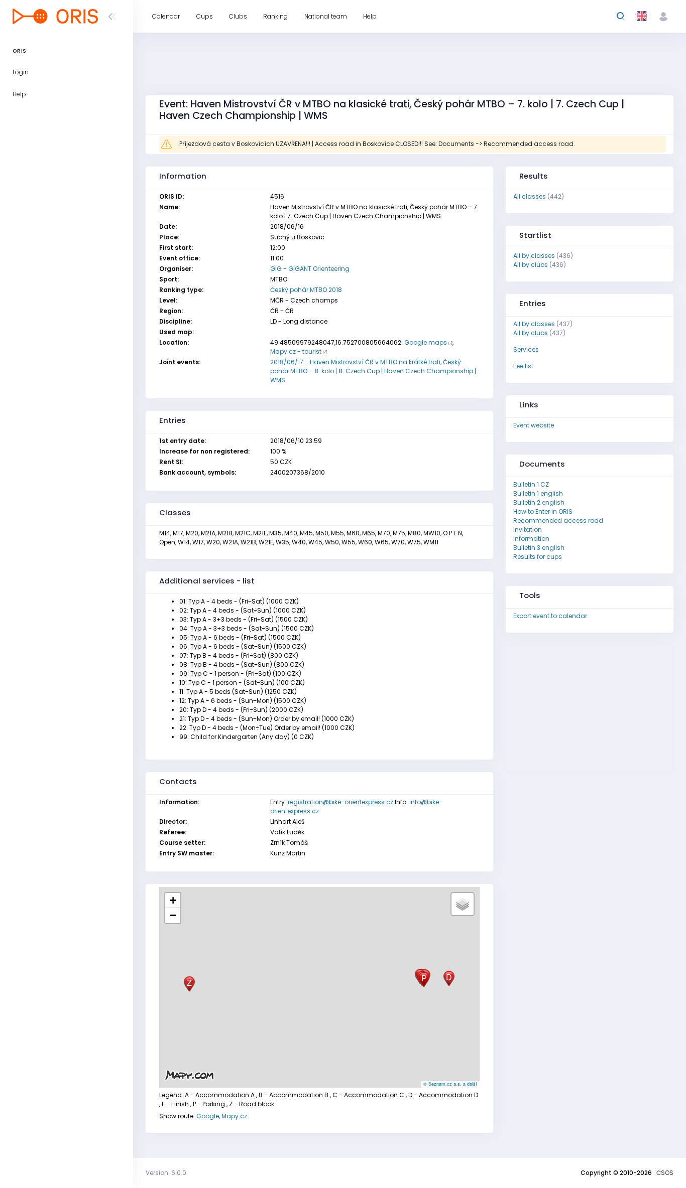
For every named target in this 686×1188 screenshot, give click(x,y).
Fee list (523, 366)
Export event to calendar (550, 616)
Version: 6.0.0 (166, 1172)
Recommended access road (558, 520)
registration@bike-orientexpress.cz (340, 802)
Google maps (425, 342)
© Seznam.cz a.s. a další (450, 1084)
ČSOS (664, 1172)
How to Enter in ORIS (543, 511)
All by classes (534, 255)
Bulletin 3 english (538, 547)
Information (531, 538)
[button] (448, 978)
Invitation (527, 529)
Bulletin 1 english (538, 493)
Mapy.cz (234, 1116)
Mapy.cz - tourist (295, 351)
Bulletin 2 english (538, 502)
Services (526, 349)
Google (207, 1116)
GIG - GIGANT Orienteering (310, 268)
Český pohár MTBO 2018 (306, 289)
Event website (533, 425)
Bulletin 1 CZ (531, 484)
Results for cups (537, 556)
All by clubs (530, 264)
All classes (529, 196)
